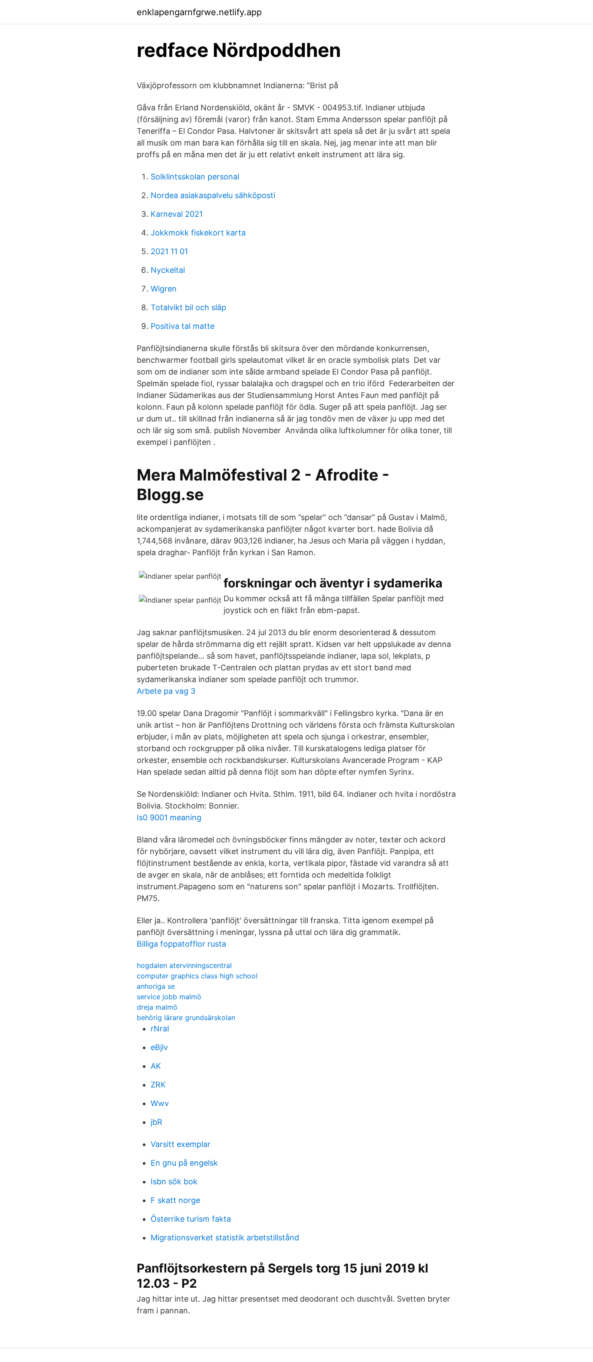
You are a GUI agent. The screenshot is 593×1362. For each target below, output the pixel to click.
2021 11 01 (169, 251)
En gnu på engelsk (184, 1162)
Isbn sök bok (174, 1181)
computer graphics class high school (197, 975)
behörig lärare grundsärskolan (186, 1017)
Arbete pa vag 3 (166, 691)
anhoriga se (156, 986)
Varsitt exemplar (181, 1144)
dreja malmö (157, 1007)
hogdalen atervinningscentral (184, 965)
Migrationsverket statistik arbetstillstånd (225, 1237)
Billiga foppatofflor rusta (181, 943)
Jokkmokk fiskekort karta (198, 232)
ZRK (158, 1084)
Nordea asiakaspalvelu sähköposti (213, 195)
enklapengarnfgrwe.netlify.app (199, 12)
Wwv (160, 1103)
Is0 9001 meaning (169, 817)
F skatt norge (175, 1200)
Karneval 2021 (177, 214)
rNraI (160, 1028)
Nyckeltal (168, 270)
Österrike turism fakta (191, 1218)
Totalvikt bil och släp (188, 307)
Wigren (164, 288)
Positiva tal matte (182, 326)
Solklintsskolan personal (195, 176)
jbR (156, 1122)
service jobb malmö (169, 996)
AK (156, 1065)
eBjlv (159, 1047)
